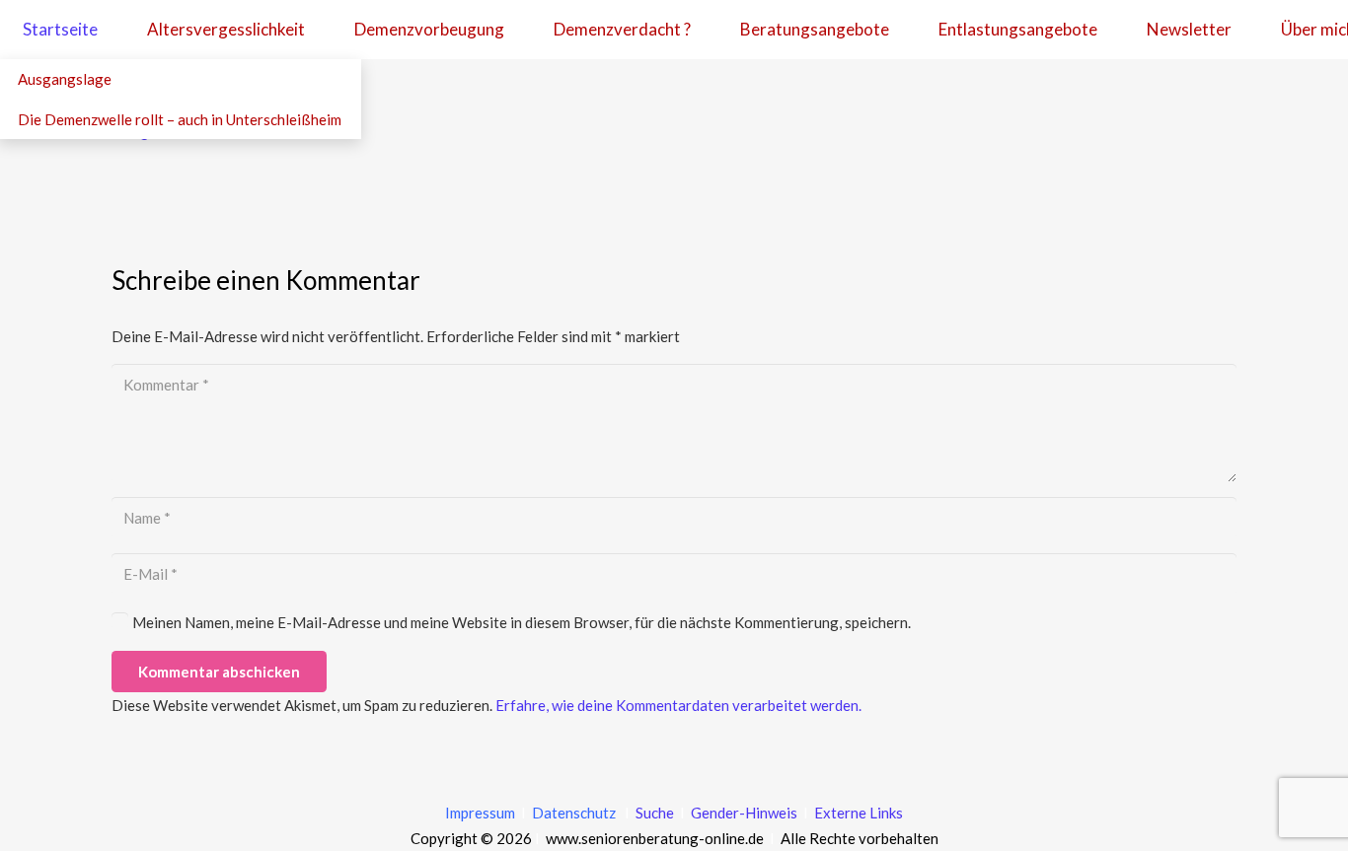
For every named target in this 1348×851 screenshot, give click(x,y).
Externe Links (858, 812)
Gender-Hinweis (745, 812)
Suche (653, 812)
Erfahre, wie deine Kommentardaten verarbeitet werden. (678, 705)
